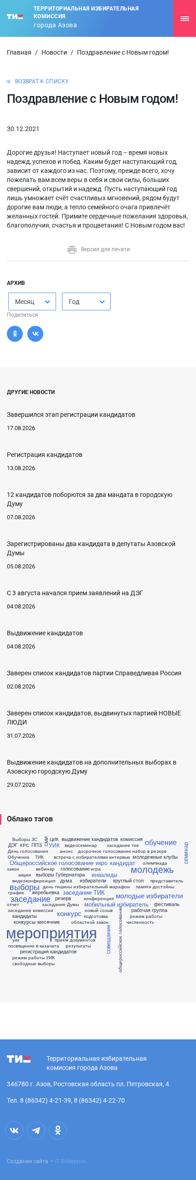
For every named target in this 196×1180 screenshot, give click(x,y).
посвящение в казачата (33, 945)
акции (24, 874)
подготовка (96, 916)
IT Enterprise (70, 1161)
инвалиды (105, 874)
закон (13, 868)
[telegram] (36, 1130)
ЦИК (54, 839)
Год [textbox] (74, 301)
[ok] (58, 1130)
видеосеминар (81, 845)
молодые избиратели (149, 895)
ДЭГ (13, 844)
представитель (166, 880)
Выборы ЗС (24, 839)
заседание (30, 898)
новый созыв (99, 910)
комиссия (131, 838)
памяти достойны (155, 886)
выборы (25, 886)
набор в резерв (149, 851)
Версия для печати (105, 249)
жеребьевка (45, 892)
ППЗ (36, 844)
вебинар (45, 868)
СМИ (46, 841)
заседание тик (123, 845)
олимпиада (155, 863)
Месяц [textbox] (24, 301)
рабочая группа (149, 909)
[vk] (14, 1130)
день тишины (57, 886)
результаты (78, 945)
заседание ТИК (84, 892)
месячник (48, 921)
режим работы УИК (33, 957)
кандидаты (24, 915)
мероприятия (51, 931)
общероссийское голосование (120, 939)
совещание (108, 939)
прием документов (75, 939)
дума (66, 880)
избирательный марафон (101, 886)
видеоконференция (33, 880)
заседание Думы (60, 904)
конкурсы (25, 921)
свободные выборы (33, 963)
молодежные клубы (155, 856)
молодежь (152, 869)
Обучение (19, 857)
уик (15, 939)
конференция (98, 898)
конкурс (69, 913)
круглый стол (128, 880)
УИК (54, 845)
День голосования (28, 851)
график (16, 892)
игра (96, 868)
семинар (185, 853)
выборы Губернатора (60, 874)
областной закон (89, 922)
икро (102, 863)
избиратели (93, 880)
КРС (24, 845)
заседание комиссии (30, 910)
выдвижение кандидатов (90, 838)
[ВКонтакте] (35, 334)
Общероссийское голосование (51, 863)
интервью (119, 857)
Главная (19, 52)
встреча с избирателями (81, 857)
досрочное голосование (104, 851)
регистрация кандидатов (48, 951)
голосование (75, 868)
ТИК (39, 857)
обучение (161, 842)
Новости (54, 52)
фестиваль (167, 904)
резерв (63, 898)
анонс (66, 851)
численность (140, 922)
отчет (13, 904)
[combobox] (32, 301)
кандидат (122, 863)
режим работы (146, 916)
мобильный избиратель (116, 904)
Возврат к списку (42, 81)
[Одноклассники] (15, 334)
